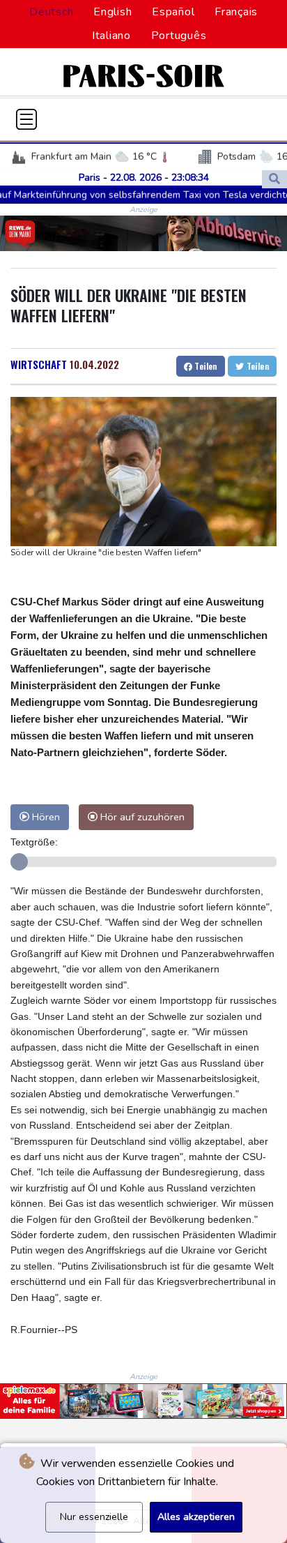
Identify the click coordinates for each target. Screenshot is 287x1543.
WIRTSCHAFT (38, 364)
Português (179, 35)
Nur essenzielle (94, 1516)
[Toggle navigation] (26, 119)
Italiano (111, 35)
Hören (44, 817)
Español (173, 12)
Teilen (204, 366)
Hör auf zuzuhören (141, 817)
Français (236, 12)
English (112, 12)
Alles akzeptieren (196, 1516)
